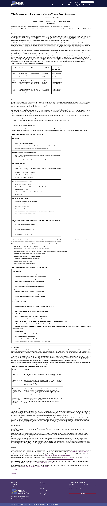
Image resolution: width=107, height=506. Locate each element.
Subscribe (83, 493)
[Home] (18, 3)
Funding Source (44, 494)
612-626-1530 (14, 484)
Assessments (56, 5)
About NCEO (42, 483)
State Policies (83, 5)
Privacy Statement (55, 504)
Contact (76, 2)
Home (41, 482)
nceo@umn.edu (14, 486)
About (70, 2)
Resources (92, 5)
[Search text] (87, 2)
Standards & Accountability (70, 5)
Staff (41, 485)
